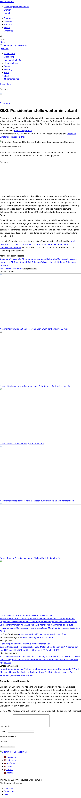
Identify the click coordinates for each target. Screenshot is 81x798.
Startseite (4, 268)
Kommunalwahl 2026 (28, 634)
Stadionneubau (45, 634)
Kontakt (7, 13)
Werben (7, 10)
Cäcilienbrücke (59, 634)
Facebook (8, 18)
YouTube (8, 24)
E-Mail (22, 137)
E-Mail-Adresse (8, 736)
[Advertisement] (40, 179)
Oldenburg (9, 57)
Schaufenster (12, 79)
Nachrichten (9, 53)
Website (4, 741)
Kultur (6, 72)
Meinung (8, 69)
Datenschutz (10, 791)
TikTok (7, 27)
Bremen (7, 66)
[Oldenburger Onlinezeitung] (13, 752)
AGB (6, 794)
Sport (6, 76)
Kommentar (6, 726)
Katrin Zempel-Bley (23, 130)
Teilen (25, 268)
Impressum (9, 788)
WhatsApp (9, 31)
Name (3, 731)
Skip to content (7, 1)
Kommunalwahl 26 (12, 60)
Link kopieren (32, 268)
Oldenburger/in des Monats (16, 7)
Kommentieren (16, 268)
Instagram (8, 21)
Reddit (14, 137)
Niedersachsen (11, 63)
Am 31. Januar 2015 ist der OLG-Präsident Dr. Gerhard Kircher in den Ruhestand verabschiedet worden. (38, 244)
